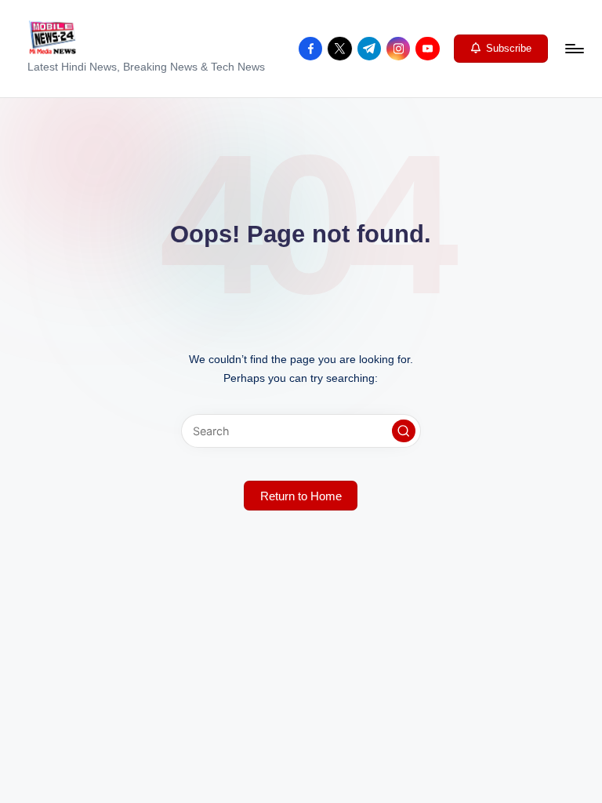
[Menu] (573, 48)
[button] (501, 49)
